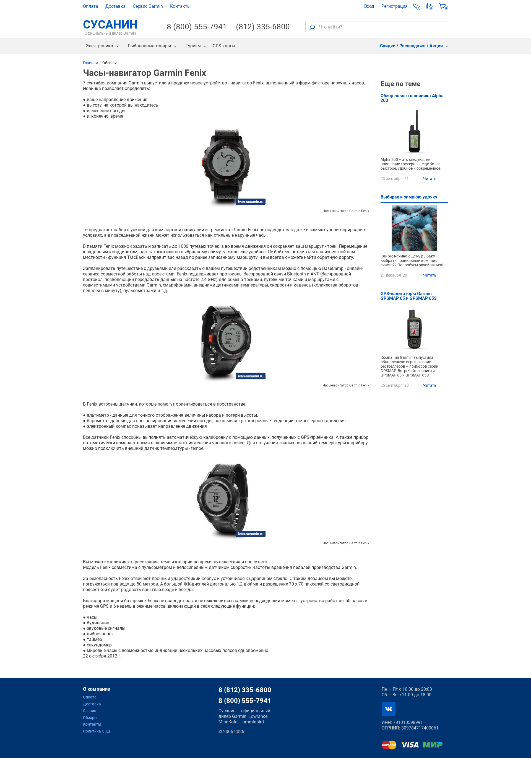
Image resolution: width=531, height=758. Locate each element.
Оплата (90, 6)
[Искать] (312, 27)
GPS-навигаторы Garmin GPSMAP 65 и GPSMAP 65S (409, 296)
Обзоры (90, 717)
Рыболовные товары (149, 45)
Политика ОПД (96, 731)
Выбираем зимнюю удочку (409, 197)
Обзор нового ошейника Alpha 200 (412, 98)
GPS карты (224, 45)
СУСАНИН (110, 26)
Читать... (431, 178)
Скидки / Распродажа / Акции (411, 45)
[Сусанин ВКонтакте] (388, 709)
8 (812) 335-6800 (244, 690)
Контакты (180, 6)
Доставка (115, 6)
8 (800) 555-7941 (197, 26)
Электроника (99, 45)
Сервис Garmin (148, 6)
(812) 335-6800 (263, 26)
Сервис (89, 710)
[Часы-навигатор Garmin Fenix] (226, 166)
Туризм (193, 45)
